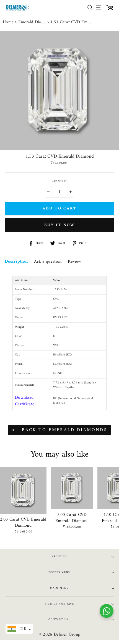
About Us (59, 556)
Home (8, 22)
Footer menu (59, 572)
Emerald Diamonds (32, 22)
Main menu (59, 588)
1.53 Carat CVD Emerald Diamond (71, 22)
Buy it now (59, 225)
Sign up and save (59, 604)
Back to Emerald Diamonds (63, 430)
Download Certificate (24, 401)
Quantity (59, 181)
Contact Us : (59, 619)
